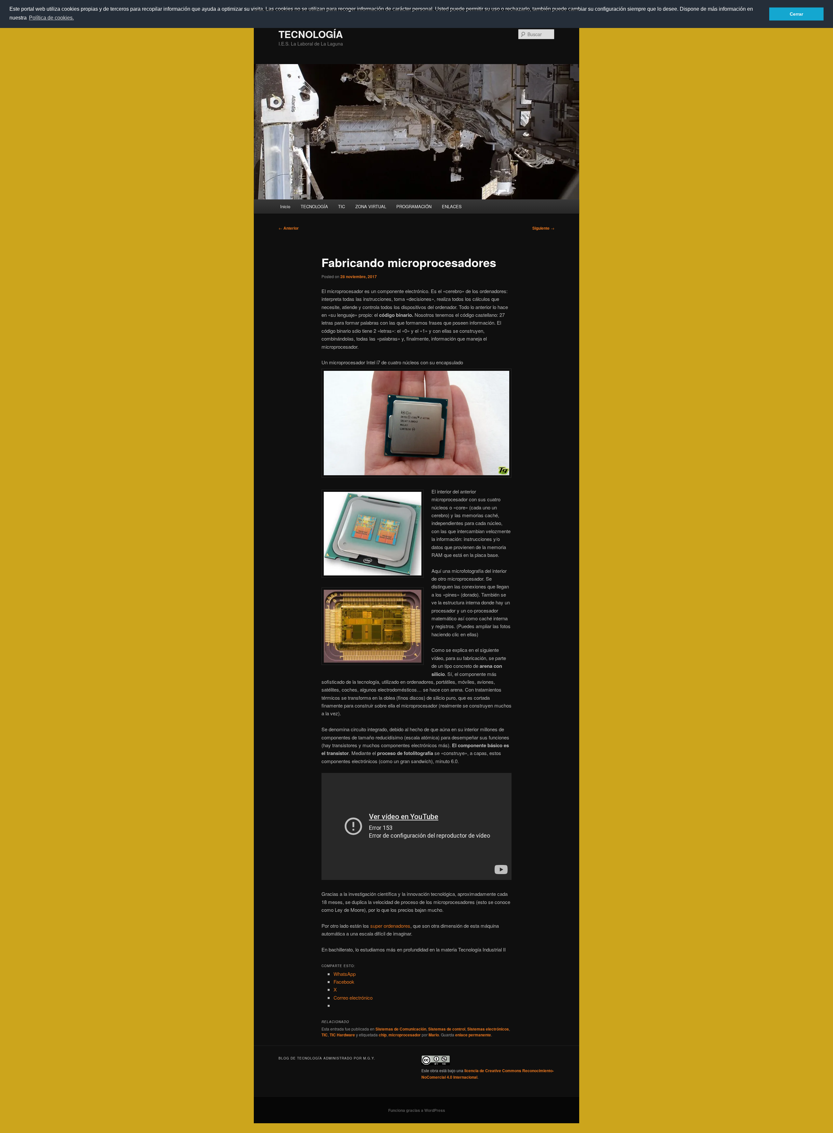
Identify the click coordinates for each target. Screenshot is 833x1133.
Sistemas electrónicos (488, 1029)
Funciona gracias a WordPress (416, 1110)
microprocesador (405, 1035)
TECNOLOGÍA (311, 34)
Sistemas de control (446, 1029)
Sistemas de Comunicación (401, 1029)
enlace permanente (473, 1035)
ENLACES (452, 206)
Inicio (285, 206)
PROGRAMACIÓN (413, 206)
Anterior (289, 228)
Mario (434, 1035)
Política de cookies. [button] (51, 17)
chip (383, 1035)
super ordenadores (390, 925)
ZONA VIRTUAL (370, 206)
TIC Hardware (342, 1035)
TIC (341, 206)
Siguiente (543, 228)
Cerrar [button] (796, 14)
